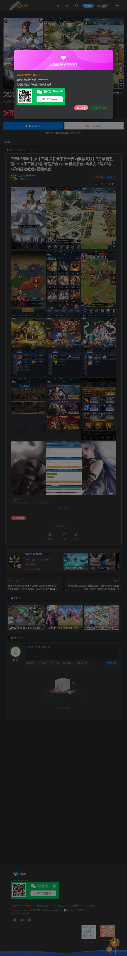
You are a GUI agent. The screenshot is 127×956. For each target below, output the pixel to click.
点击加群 (81, 107)
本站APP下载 (99, 107)
